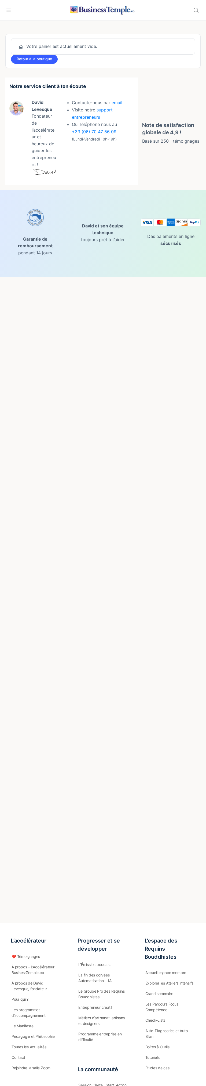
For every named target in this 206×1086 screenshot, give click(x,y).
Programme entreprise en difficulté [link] (100, 1037)
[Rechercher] (196, 10)
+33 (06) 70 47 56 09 (94, 131)
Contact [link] (18, 1057)
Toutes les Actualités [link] (29, 1047)
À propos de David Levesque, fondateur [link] (29, 986)
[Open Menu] (8, 10)
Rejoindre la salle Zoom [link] (31, 1068)
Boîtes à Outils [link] (157, 1047)
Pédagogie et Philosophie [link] (33, 1036)
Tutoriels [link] (152, 1057)
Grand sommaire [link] (159, 993)
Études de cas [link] (157, 1068)
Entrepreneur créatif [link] (95, 1007)
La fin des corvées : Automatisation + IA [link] (95, 978)
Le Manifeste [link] (22, 1026)
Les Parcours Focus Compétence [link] (161, 1007)
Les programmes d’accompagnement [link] (29, 1012)
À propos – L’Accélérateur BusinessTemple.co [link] (33, 970)
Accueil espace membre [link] (165, 972)
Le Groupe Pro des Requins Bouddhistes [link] (101, 994)
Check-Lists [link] (155, 1020)
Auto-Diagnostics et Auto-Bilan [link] (167, 1033)
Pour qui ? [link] (20, 999)
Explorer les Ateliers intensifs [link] (169, 983)
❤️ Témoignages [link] (26, 956)
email (117, 102)
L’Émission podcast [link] (94, 964)
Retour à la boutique (34, 59)
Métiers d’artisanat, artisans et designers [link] (101, 1020)
